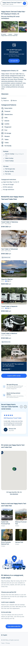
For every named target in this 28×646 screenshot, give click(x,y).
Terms (2, 643)
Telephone (6, 100)
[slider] (7, 281)
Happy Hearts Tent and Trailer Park (9, 35)
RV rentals (3, 34)
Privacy (8, 643)
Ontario (16, 34)
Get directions (14, 494)
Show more (4, 94)
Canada (10, 34)
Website (15, 100)
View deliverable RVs (14, 626)
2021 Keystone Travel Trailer (12, 418)
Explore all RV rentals (14, 376)
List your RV (14, 61)
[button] (1, 452)
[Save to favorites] (25, 205)
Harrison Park (19, 542)
